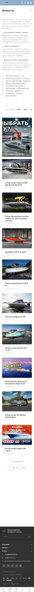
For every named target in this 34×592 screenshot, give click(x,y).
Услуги (4, 551)
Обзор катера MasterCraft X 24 (16, 284)
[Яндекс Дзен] (20, 565)
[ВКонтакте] (4, 565)
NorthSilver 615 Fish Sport (15, 252)
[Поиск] (25, 3)
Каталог (5, 548)
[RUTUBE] (8, 565)
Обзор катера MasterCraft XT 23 (15, 349)
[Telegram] (12, 565)
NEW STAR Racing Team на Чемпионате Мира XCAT (16, 382)
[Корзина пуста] (31, 3)
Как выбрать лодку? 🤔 (14, 154)
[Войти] (28, 3)
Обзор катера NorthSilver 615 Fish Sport (15, 416)
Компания (5, 544)
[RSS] (31, 10)
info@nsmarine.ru (10, 558)
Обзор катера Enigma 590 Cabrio (15, 449)
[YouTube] (16, 565)
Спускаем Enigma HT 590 (15, 316)
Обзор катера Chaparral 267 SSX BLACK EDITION (16, 183)
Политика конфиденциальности (11, 574)
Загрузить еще (18, 461)
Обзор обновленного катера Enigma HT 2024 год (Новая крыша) (16, 218)
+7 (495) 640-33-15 (11, 554)
